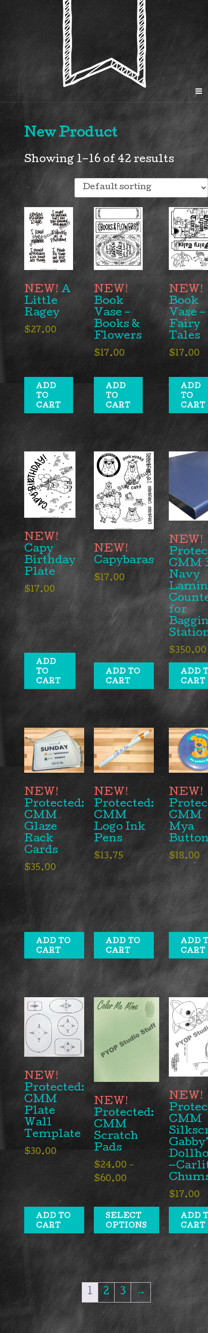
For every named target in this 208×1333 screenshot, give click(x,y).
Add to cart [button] (48, 396)
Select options (126, 1221)
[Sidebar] (9, 92)
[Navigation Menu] (198, 92)
